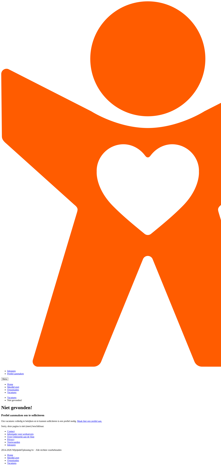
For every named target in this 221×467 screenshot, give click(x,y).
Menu (5, 379)
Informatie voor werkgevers (20, 434)
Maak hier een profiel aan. (89, 421)
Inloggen (11, 371)
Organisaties (13, 389)
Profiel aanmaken (15, 373)
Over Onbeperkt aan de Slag (20, 436)
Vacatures (11, 392)
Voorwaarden (13, 442)
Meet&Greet (13, 387)
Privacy (10, 439)
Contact (11, 431)
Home (10, 384)
